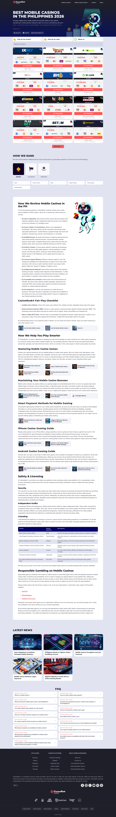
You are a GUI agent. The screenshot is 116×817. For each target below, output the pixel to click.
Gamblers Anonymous (28, 598)
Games (35, 760)
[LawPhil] (42, 800)
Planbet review (28, 140)
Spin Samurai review (88, 116)
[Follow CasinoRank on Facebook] (82, 785)
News (101, 2)
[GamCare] (60, 800)
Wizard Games (55, 769)
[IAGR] (72, 800)
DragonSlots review (58, 68)
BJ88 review (58, 116)
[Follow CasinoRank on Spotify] (97, 785)
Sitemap (35, 769)
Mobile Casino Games (81, 2)
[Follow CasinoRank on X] (90, 785)
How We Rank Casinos (77, 763)
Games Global (55, 766)
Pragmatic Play (54, 763)
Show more (57, 146)
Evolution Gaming (55, 758)
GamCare (25, 591)
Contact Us (77, 760)
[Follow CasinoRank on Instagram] (86, 785)
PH (14, 785)
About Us (77, 758)
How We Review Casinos (77, 766)
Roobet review (88, 140)
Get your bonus (27, 65)
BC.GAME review (88, 92)
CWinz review (27, 116)
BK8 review (58, 92)
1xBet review (27, 68)
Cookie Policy (58, 814)
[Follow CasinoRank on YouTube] (93, 785)
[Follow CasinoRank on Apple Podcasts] (101, 785)
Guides (94, 2)
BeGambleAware (27, 595)
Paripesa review (27, 92)
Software (35, 763)
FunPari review (88, 68)
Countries (35, 766)
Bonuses (35, 758)
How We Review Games (78, 769)
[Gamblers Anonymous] (49, 800)
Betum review (58, 140)
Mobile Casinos (66, 2)
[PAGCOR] (36, 800)
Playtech (54, 760)
